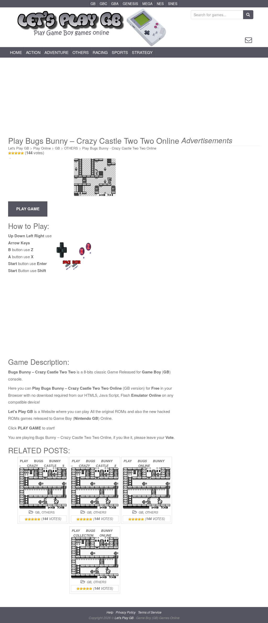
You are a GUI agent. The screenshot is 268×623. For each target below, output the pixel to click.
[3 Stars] (16, 153)
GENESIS (130, 3)
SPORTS (120, 52)
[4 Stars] (19, 153)
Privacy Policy (126, 612)
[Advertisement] (134, 97)
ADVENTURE (56, 52)
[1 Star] (9, 153)
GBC (103, 3)
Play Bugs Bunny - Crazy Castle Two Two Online (119, 148)
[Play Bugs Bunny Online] (146, 488)
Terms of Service (149, 612)
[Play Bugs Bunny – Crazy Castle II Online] (43, 488)
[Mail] (248, 39)
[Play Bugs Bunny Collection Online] (95, 557)
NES (160, 3)
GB (93, 3)
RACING (100, 52)
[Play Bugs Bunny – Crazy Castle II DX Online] (95, 488)
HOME (16, 52)
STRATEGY (142, 52)
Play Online (42, 148)
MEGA (147, 3)
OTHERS (80, 52)
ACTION (33, 52)
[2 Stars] (12, 153)
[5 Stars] (22, 153)
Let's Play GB (18, 148)
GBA (115, 3)
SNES (172, 3)
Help (110, 612)
